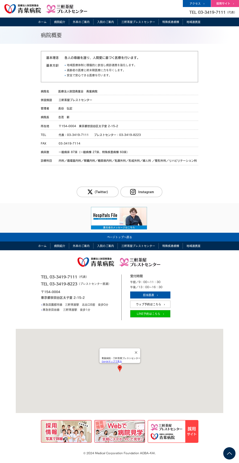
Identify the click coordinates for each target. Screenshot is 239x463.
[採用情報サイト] (173, 431)
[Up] (229, 453)
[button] (213, 12)
